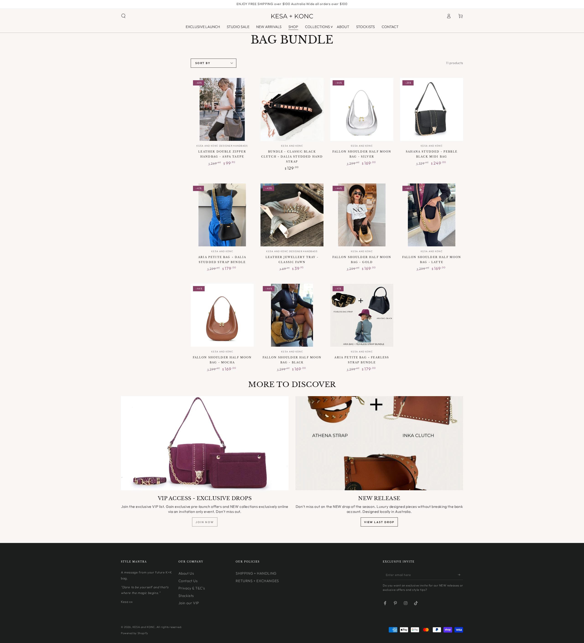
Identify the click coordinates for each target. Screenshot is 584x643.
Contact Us (188, 580)
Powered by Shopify (134, 633)
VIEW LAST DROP (379, 522)
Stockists (186, 595)
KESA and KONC (144, 627)
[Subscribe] (460, 575)
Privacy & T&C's (191, 588)
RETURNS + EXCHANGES (257, 580)
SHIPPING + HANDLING (256, 573)
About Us (186, 573)
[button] (123, 16)
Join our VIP (188, 603)
